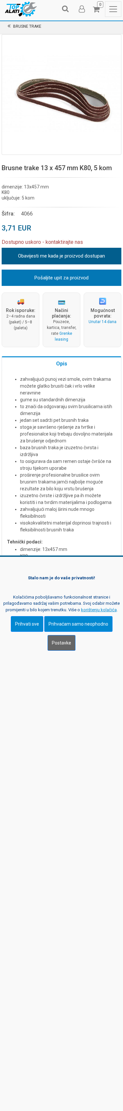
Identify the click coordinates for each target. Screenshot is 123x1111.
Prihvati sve (27, 624)
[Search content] (65, 9)
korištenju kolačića (99, 609)
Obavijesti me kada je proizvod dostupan (61, 256)
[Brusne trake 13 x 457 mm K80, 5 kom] (61, 93)
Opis (61, 364)
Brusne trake (27, 26)
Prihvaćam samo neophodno (78, 624)
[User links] (81, 9)
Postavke (61, 642)
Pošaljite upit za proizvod (61, 278)
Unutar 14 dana (102, 321)
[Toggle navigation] (113, 9)
